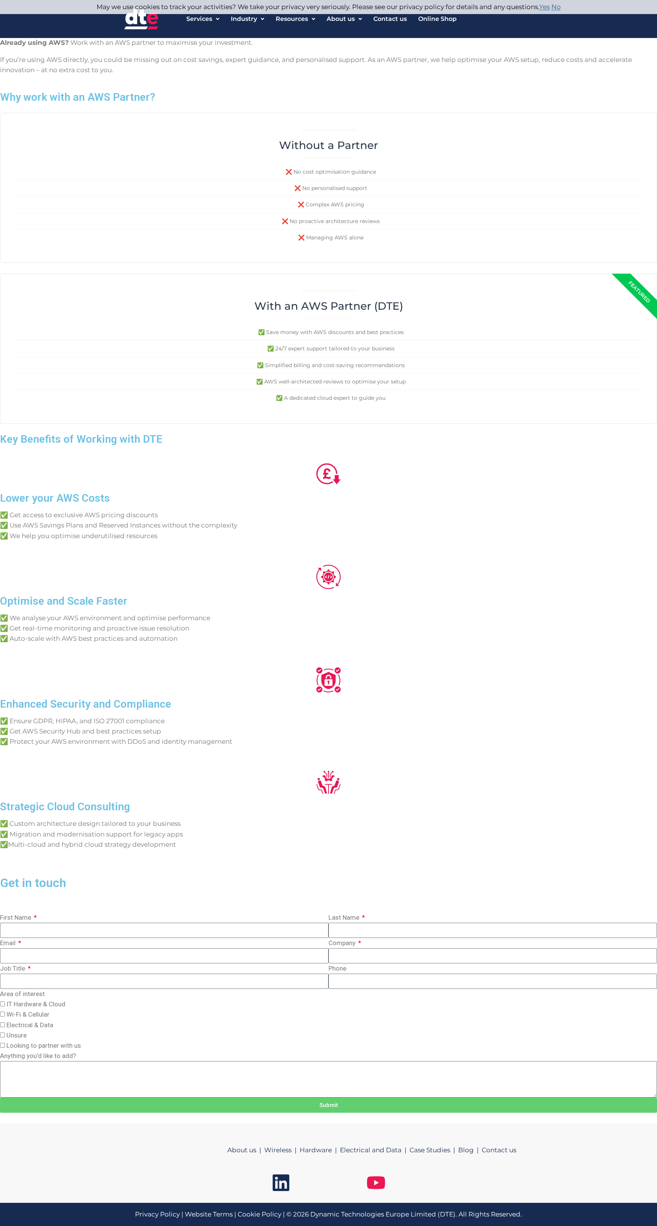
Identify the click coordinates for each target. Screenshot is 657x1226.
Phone (337, 968)
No (556, 7)
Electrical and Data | (374, 1150)
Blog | (470, 1150)
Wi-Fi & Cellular (27, 1014)
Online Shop (437, 18)
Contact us (390, 18)
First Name (16, 917)
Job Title (13, 968)
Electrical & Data (29, 1025)
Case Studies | (433, 1150)
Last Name (344, 917)
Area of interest (22, 994)
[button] (203, 19)
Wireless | (282, 1150)
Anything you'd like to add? (38, 1056)
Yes (544, 7)
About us (341, 18)
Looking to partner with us (43, 1045)
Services (199, 18)
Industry (244, 18)
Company (342, 943)
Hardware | (320, 1150)
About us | (245, 1150)
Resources (292, 18)
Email (8, 943)
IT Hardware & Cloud (35, 1004)
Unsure (16, 1035)
